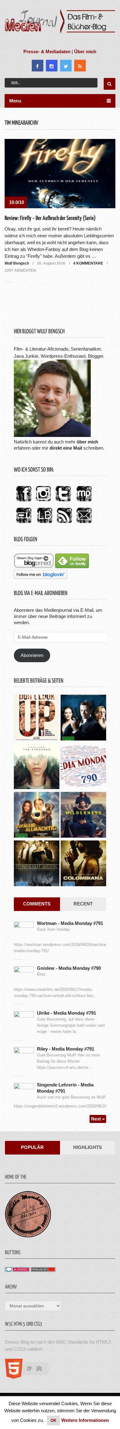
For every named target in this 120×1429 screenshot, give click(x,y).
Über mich (85, 51)
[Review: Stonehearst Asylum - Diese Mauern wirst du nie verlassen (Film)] (36, 864)
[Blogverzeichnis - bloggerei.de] (17, 1270)
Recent (83, 903)
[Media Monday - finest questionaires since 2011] (28, 1235)
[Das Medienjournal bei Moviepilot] (84, 501)
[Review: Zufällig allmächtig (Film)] (36, 815)
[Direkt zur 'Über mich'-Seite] (52, 435)
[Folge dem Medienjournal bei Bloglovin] (40, 577)
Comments (36, 903)
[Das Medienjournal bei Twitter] (63, 501)
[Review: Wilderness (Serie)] (83, 815)
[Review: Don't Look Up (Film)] (36, 718)
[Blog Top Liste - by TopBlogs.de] (43, 1270)
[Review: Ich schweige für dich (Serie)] (36, 767)
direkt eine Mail (66, 448)
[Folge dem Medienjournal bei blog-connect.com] (34, 566)
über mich (87, 441)
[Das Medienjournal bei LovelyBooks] (44, 523)
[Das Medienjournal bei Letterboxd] (24, 523)
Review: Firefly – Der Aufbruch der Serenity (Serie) (50, 218)
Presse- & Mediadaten (46, 51)
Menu (15, 100)
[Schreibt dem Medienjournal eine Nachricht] (84, 523)
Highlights (87, 1147)
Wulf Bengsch (17, 263)
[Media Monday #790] (83, 767)
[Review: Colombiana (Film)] (83, 864)
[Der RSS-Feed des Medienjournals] (64, 523)
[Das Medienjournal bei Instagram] (43, 501)
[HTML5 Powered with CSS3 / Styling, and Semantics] (30, 1376)
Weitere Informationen (85, 1420)
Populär (32, 1147)
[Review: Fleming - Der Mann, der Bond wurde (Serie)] (83, 718)
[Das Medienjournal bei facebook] (24, 501)
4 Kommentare (88, 263)
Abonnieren (32, 655)
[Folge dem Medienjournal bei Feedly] (72, 566)
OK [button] (53, 1420)
